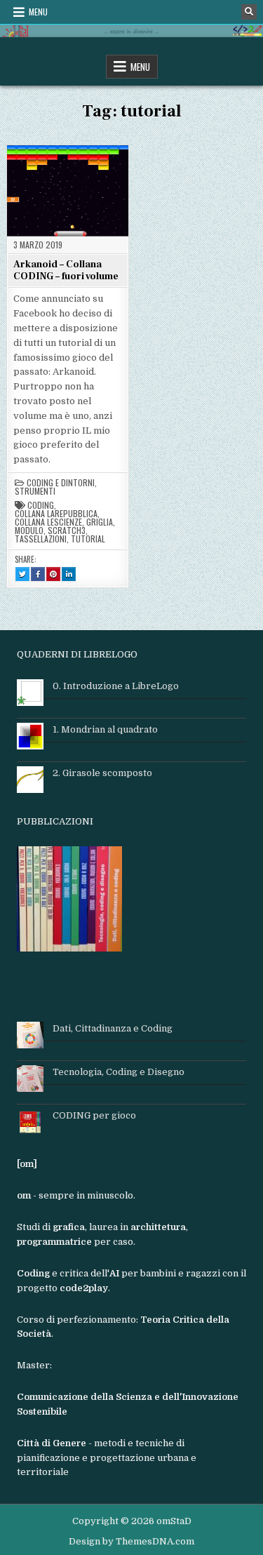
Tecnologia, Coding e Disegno (118, 1072)
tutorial (88, 539)
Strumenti (35, 491)
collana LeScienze (48, 522)
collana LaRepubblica (56, 513)
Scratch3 (67, 530)
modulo (29, 530)
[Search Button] (249, 12)
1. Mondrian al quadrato (105, 729)
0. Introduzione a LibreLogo (116, 686)
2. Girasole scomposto (102, 773)
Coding (40, 505)
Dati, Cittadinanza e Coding (113, 1028)
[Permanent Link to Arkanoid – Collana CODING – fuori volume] (67, 190)
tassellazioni (41, 539)
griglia (99, 522)
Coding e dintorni (61, 483)
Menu (38, 12)
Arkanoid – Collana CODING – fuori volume (66, 270)
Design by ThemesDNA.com (131, 1541)
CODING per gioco (94, 1115)
